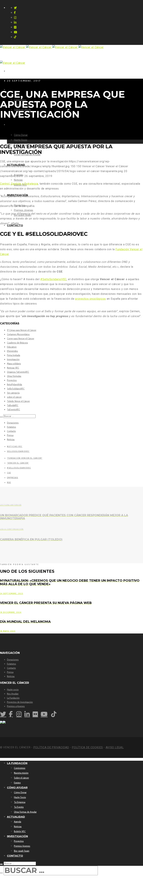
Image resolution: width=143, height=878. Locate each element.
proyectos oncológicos (90, 298)
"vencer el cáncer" (18, 463)
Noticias (11, 439)
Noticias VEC (13, 367)
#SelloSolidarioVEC (53, 279)
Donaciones (13, 422)
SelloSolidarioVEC (16, 388)
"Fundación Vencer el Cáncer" (24, 458)
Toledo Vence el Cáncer (18, 401)
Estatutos (11, 426)
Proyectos (12, 380)
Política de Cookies (87, 747)
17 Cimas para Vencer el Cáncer (21, 330)
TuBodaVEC (12, 405)
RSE (9, 482)
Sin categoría (13, 392)
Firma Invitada (13, 355)
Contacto (11, 431)
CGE (9, 472)
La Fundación (13, 697)
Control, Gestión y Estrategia (19, 183)
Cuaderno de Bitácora (17, 342)
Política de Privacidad (51, 747)
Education (12, 346)
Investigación (13, 359)
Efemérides (12, 351)
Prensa (10, 435)
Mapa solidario (14, 363)
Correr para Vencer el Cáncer (20, 338)
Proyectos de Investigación (20, 702)
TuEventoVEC (13, 409)
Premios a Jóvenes (16, 706)
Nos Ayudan (12, 693)
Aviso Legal (115, 747)
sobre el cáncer (14, 397)
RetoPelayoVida (14, 384)
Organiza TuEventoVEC (18, 371)
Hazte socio (13, 689)
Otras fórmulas (14, 376)
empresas (12, 477)
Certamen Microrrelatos (18, 334)
